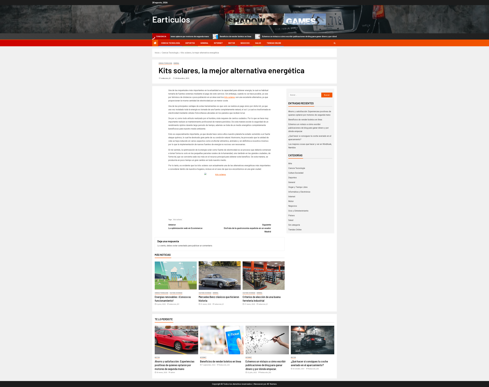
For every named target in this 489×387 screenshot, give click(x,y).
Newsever (258, 384)
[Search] (334, 43)
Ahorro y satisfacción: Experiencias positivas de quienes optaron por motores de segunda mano (174, 365)
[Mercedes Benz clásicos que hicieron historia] (220, 275)
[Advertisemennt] (275, 19)
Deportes (190, 43)
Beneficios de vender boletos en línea (211, 36)
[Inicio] (155, 43)
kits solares (229, 97)
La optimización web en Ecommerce (185, 226)
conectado (182, 245)
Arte (290, 163)
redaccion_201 (174, 304)
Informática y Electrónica (299, 192)
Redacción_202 (224, 365)
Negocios (245, 43)
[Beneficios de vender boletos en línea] (221, 340)
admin (173, 372)
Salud (258, 43)
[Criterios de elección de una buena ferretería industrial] (264, 275)
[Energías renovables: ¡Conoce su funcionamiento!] (176, 275)
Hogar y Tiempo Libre (298, 187)
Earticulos (171, 19)
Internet (218, 43)
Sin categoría (294, 225)
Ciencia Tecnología (170, 43)
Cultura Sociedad (176, 293)
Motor (231, 43)
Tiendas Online (274, 43)
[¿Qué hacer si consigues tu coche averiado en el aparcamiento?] (312, 340)
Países (291, 215)
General (204, 43)
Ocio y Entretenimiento (298, 211)
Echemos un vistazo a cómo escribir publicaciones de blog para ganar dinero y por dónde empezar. (280, 36)
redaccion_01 (166, 78)
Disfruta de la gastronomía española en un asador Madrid (247, 228)
